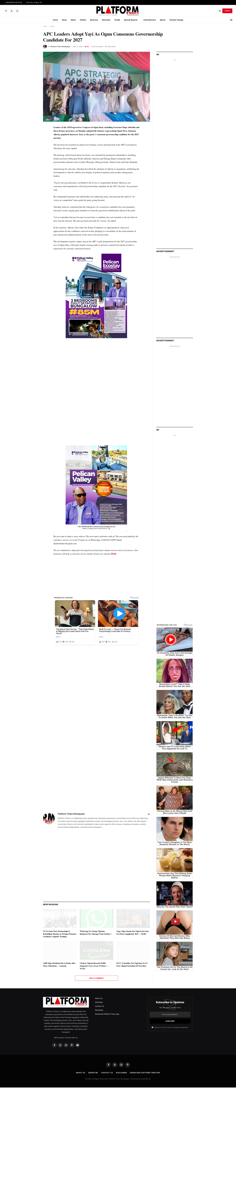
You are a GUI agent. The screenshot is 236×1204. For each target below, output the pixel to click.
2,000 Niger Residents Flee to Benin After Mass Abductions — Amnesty (59, 964)
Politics (83, 20)
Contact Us (99, 1006)
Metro (73, 20)
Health (117, 20)
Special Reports (131, 20)
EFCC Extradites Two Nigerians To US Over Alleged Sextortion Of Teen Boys (132, 964)
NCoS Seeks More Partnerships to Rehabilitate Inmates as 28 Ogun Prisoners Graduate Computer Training (59, 934)
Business (94, 20)
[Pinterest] (34, 150)
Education (106, 20)
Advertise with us (14, 2)
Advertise (99, 1002)
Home (55, 20)
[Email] (34, 156)
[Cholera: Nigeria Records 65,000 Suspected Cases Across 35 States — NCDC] (96, 950)
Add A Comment (96, 978)
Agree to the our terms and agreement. (171, 1027)
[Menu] (231, 20)
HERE (114, 553)
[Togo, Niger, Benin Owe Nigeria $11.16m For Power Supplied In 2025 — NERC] (133, 918)
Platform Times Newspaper (60, 46)
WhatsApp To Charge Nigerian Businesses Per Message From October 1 (95, 932)
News (64, 20)
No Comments (98, 46)
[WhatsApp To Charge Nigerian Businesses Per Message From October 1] (96, 918)
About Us (98, 998)
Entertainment (150, 20)
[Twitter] (34, 139)
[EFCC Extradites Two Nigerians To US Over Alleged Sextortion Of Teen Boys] (133, 950)
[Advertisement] (96, 366)
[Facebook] (34, 133)
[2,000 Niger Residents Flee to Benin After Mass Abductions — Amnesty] (60, 950)
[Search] (219, 11)
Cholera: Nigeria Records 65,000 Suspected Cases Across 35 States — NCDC (94, 966)
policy (177, 1027)
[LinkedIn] (34, 144)
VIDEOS (227, 11)
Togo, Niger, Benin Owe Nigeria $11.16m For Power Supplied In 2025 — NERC (132, 932)
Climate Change (176, 20)
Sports (162, 20)
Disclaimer (99, 1010)
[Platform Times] (118, 11)
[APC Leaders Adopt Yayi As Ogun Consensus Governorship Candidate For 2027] (96, 87)
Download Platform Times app (107, 1014)
